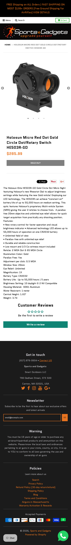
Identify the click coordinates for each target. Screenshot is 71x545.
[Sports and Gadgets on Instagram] (34, 388)
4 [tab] (44, 118)
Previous (2, 88)
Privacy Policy (35, 483)
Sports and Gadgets (40, 530)
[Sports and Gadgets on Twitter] (23, 388)
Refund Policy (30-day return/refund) (35, 487)
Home (8, 44)
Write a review (36, 324)
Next (68, 88)
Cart (64, 20)
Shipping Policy (36, 490)
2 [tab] (33, 118)
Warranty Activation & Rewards (35, 505)
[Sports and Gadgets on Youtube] (40, 388)
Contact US (45, 360)
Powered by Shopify (35, 534)
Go (65, 417)
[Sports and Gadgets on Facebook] (28, 388)
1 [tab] (28, 118)
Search (35, 479)
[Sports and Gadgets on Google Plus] (47, 388)
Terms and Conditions (35, 498)
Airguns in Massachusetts (35, 502)
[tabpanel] (35, 88)
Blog (35, 494)
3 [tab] (38, 118)
